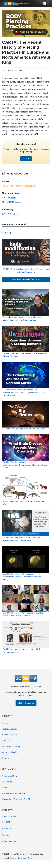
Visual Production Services (14, 793)
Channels (6, 740)
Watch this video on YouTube (30, 33)
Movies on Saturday (11, 746)
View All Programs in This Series (26, 279)
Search (5, 758)
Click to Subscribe (26, 703)
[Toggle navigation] (44, 3)
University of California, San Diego (17, 799)
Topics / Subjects (9, 729)
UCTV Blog (7, 782)
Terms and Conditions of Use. (21, 858)
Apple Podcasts (9, 841)
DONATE (26, 159)
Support (5, 787)
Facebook (6, 828)
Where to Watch (9, 752)
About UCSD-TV (9, 776)
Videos (5, 723)
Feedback (6, 822)
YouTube (6, 835)
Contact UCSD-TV (10, 816)
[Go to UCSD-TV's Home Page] (16, 3)
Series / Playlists (9, 734)
